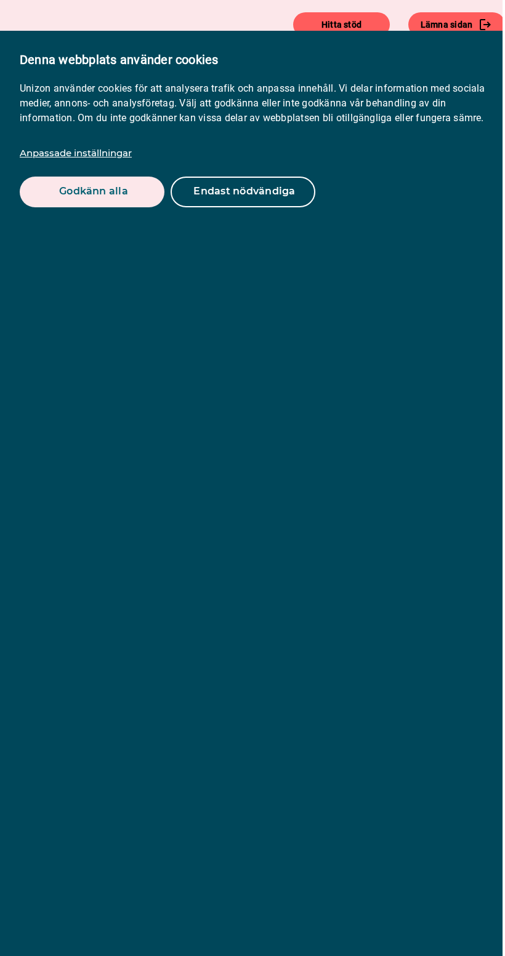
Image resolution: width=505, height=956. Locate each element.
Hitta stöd (341, 25)
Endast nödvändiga (244, 191)
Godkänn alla (93, 191)
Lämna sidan (447, 25)
